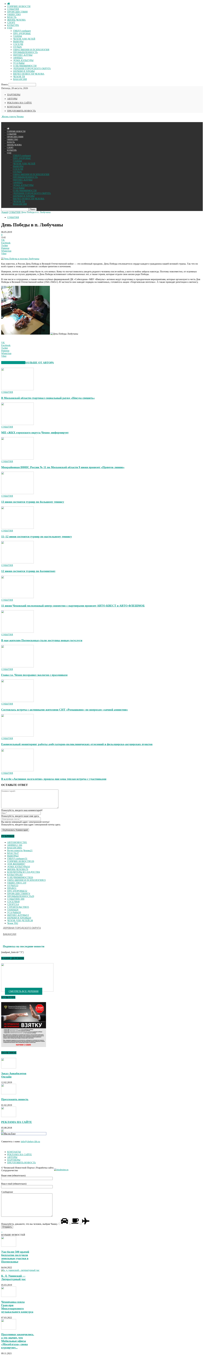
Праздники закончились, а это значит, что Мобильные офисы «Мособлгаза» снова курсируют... (17, 1341)
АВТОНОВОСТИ (17, 842)
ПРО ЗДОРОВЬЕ (22, 33)
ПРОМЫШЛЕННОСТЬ (25, 52)
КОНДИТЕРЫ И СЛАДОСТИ (23, 872)
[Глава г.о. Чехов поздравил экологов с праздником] (17, 666)
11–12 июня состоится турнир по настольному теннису (36, 536)
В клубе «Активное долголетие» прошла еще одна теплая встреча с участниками (53, 779)
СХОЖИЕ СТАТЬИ (13, 362)
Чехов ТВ (12, 923)
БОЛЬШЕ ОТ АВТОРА (39, 362)
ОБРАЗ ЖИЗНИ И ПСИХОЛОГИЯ (31, 49)
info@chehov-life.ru (30, 1141)
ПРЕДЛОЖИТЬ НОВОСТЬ (21, 111)
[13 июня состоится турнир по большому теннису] (17, 493)
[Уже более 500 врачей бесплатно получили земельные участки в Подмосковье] (8, 1246)
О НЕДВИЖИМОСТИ (25, 65)
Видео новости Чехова (20, 850)
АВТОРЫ (12, 98)
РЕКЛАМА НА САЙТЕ (19, 102)
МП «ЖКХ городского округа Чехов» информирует (35, 432)
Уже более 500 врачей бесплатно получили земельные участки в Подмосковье (15, 1256)
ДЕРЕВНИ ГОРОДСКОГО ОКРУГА (32, 68)
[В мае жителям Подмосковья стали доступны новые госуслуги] (17, 632)
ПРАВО (11, 888)
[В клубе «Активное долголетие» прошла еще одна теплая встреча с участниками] (17, 770)
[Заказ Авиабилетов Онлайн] (8, 1067)
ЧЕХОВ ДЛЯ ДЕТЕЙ (24, 39)
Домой (4, 212)
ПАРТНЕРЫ (13, 94)
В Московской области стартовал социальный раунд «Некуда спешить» (48, 398)
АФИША (18, 57)
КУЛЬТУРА (13, 25)
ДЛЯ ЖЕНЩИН (16, 864)
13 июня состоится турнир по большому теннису (32, 501)
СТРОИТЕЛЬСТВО (18, 907)
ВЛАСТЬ (11, 17)
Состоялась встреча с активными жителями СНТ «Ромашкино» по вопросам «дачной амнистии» (64, 709)
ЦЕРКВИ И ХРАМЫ (24, 71)
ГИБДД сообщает (22, 30)
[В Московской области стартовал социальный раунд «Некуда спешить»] (17, 389)
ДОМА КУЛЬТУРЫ (23, 60)
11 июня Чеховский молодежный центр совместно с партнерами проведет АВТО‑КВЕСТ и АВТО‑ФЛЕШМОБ (73, 605)
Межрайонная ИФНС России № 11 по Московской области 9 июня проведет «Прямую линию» (63, 467)
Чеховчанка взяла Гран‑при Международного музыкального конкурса (17, 1306)
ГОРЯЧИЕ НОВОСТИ (18, 6)
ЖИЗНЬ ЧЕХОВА (16, 20)
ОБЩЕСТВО (14, 14)
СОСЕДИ (18, 44)
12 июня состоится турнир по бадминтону (28, 571)
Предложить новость (14, 1099)
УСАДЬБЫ (18, 63)
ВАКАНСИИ (20, 79)
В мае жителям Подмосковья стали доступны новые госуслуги (41, 640)
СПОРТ (11, 22)
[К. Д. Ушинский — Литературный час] (20, 1270)
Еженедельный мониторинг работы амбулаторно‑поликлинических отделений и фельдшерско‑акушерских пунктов (76, 744)
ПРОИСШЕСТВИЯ (17, 11)
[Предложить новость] (8, 1093)
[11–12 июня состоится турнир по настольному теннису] (17, 528)
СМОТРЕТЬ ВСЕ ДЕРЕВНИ (24, 991)
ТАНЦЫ (17, 36)
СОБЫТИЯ (13, 9)
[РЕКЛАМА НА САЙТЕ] (8, 1116)
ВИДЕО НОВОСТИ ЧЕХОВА (28, 74)
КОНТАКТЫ (14, 106)
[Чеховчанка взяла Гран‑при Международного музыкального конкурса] (8, 1296)
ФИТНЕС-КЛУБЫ (22, 55)
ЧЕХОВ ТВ (19, 76)
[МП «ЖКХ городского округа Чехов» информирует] (17, 424)
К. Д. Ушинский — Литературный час (13, 1277)
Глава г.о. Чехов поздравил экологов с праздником (34, 675)
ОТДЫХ (17, 47)
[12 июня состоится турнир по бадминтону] (17, 562)
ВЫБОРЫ (18, 41)
